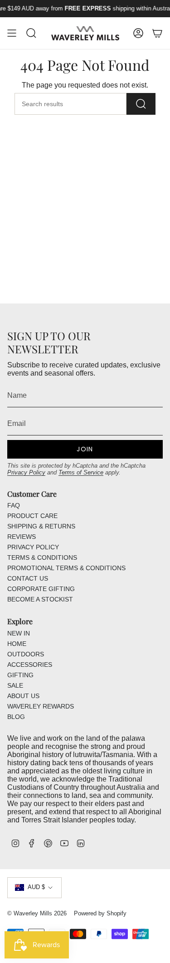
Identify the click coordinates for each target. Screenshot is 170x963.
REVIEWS (21, 536)
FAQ (13, 505)
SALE (15, 685)
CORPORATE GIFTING (41, 588)
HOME (16, 643)
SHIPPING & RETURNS (41, 526)
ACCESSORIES (29, 664)
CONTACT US (27, 578)
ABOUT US (23, 695)
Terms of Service (80, 472)
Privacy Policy (26, 472)
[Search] (140, 104)
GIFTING (20, 675)
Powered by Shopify (100, 913)
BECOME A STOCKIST (40, 599)
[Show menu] (12, 33)
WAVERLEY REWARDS (40, 706)
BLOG (16, 716)
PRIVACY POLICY (33, 547)
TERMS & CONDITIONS (42, 557)
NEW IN (18, 633)
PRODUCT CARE (32, 515)
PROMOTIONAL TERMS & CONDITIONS (66, 568)
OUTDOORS (25, 654)
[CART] (157, 33)
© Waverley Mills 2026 (37, 913)
